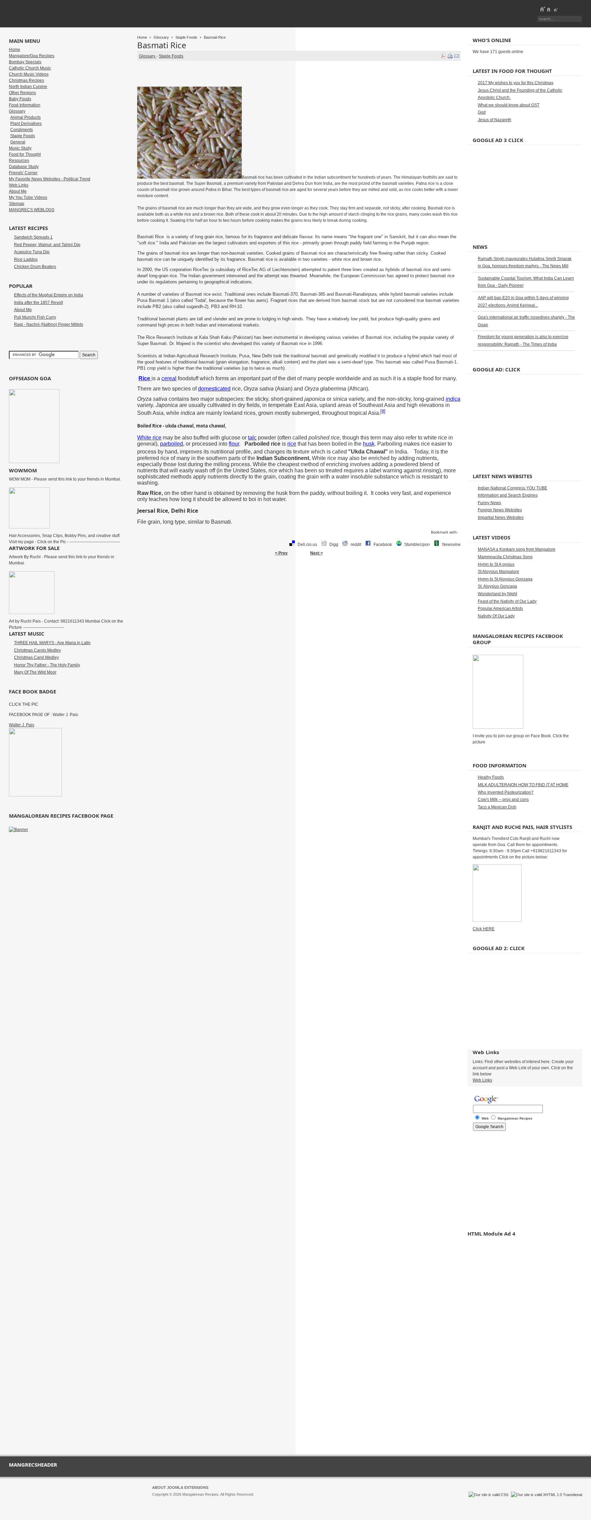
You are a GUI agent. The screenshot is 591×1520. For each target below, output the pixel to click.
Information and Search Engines (508, 495)
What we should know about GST (508, 105)
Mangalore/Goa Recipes (31, 55)
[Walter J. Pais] (35, 795)
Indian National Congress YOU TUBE (512, 488)
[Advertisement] (299, 581)
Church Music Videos (29, 74)
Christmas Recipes (26, 80)
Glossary (161, 37)
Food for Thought (25, 154)
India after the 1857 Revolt (38, 302)
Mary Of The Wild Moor (35, 672)
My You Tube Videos (28, 197)
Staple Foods (186, 37)
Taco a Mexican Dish (497, 807)
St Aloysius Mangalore (498, 571)
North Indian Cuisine (28, 86)
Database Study (24, 166)
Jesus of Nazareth (494, 119)
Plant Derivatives (26, 123)
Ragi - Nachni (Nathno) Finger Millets (48, 324)
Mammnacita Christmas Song (505, 556)
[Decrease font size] (555, 9)
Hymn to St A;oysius (496, 564)
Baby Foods (20, 99)
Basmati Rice (161, 45)
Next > (316, 553)
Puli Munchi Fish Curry (35, 317)
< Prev (281, 553)
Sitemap (16, 203)
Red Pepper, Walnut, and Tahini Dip (47, 244)
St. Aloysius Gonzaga (497, 586)
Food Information (24, 105)
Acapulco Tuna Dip (32, 252)
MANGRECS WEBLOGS (31, 209)
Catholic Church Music (30, 68)
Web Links (18, 185)
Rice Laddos (26, 259)
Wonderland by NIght (497, 593)
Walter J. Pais (21, 725)
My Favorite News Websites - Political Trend (49, 179)
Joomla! (158, 1500)
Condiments (21, 129)
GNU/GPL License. (243, 1500)
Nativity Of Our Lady (496, 616)
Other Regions (22, 92)
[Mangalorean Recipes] (46, 13)
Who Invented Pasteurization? (506, 792)
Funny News (489, 502)
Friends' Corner (23, 172)
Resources (19, 160)
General (17, 142)
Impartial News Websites (501, 517)
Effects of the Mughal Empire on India (48, 295)
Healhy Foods (491, 777)
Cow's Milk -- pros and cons (503, 799)
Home (142, 37)
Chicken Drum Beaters (35, 266)
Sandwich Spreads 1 (33, 237)
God (482, 112)
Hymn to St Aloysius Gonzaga (505, 579)
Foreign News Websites (500, 510)
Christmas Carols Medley (37, 650)
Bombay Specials (25, 62)
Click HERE (484, 929)
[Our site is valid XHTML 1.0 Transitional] (546, 1495)
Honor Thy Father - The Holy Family (47, 665)
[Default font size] (549, 9)
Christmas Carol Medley (36, 657)
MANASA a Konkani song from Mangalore (516, 549)
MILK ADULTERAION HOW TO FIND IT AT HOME (523, 784)
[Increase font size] (542, 9)
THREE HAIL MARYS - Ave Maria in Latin (52, 642)
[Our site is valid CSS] (489, 1495)
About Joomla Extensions (180, 1487)
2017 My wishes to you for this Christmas (515, 82)
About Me (18, 191)
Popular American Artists (500, 608)
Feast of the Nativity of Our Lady (507, 601)
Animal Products (25, 117)
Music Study (20, 148)
